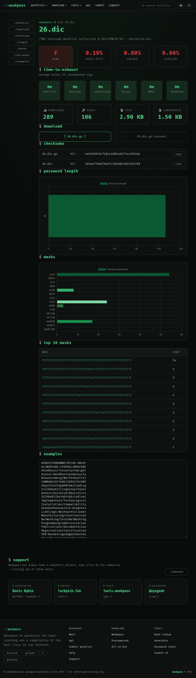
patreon (12, 659)
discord (12, 653)
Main (72, 634)
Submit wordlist (80, 646)
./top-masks (21, 55)
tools (75, 5)
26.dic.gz (75, 136)
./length (21, 42)
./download (21, 29)
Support (74, 659)
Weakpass (118, 634)
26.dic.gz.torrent (151, 136)
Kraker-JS (161, 652)
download (58, 5)
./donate (176, 571)
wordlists (38, 5)
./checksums (21, 35)
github (29, 653)
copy (178, 154)
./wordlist (21, 23)
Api (71, 640)
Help (72, 652)
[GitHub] (189, 5)
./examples (21, 61)
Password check (165, 646)
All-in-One (119, 646)
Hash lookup (162, 634)
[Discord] (180, 5)
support (114, 5)
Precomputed (120, 640)
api (88, 5)
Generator (161, 640)
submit (99, 5)
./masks (21, 48)
